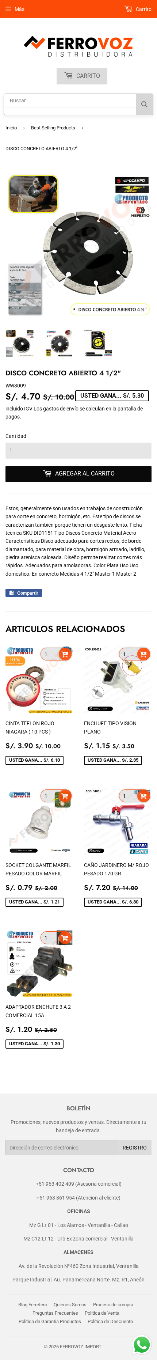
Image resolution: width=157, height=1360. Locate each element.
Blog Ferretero (32, 1304)
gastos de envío (60, 409)
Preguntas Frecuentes (55, 1313)
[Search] (144, 104)
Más (19, 9)
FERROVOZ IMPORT (81, 1346)
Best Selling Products (53, 127)
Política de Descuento (110, 1321)
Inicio (11, 127)
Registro (135, 1148)
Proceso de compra (113, 1304)
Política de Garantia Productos (50, 1321)
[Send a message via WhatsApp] (141, 1344)
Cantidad (15, 436)
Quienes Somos (70, 1304)
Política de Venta (102, 1313)
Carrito (87, 75)
